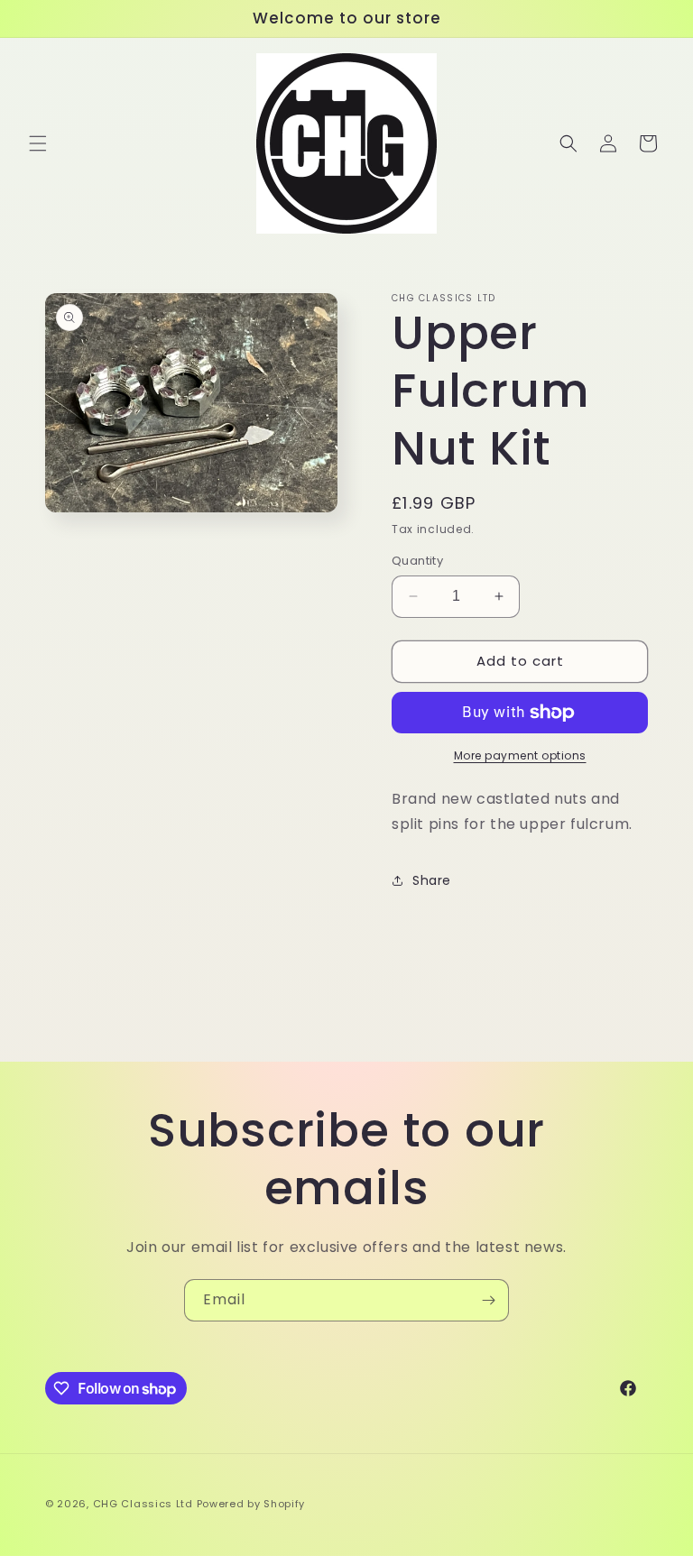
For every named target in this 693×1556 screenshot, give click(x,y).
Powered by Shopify (251, 1503)
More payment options (520, 755)
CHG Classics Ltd (143, 1503)
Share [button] (431, 880)
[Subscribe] (488, 1300)
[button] (38, 143)
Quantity (417, 560)
